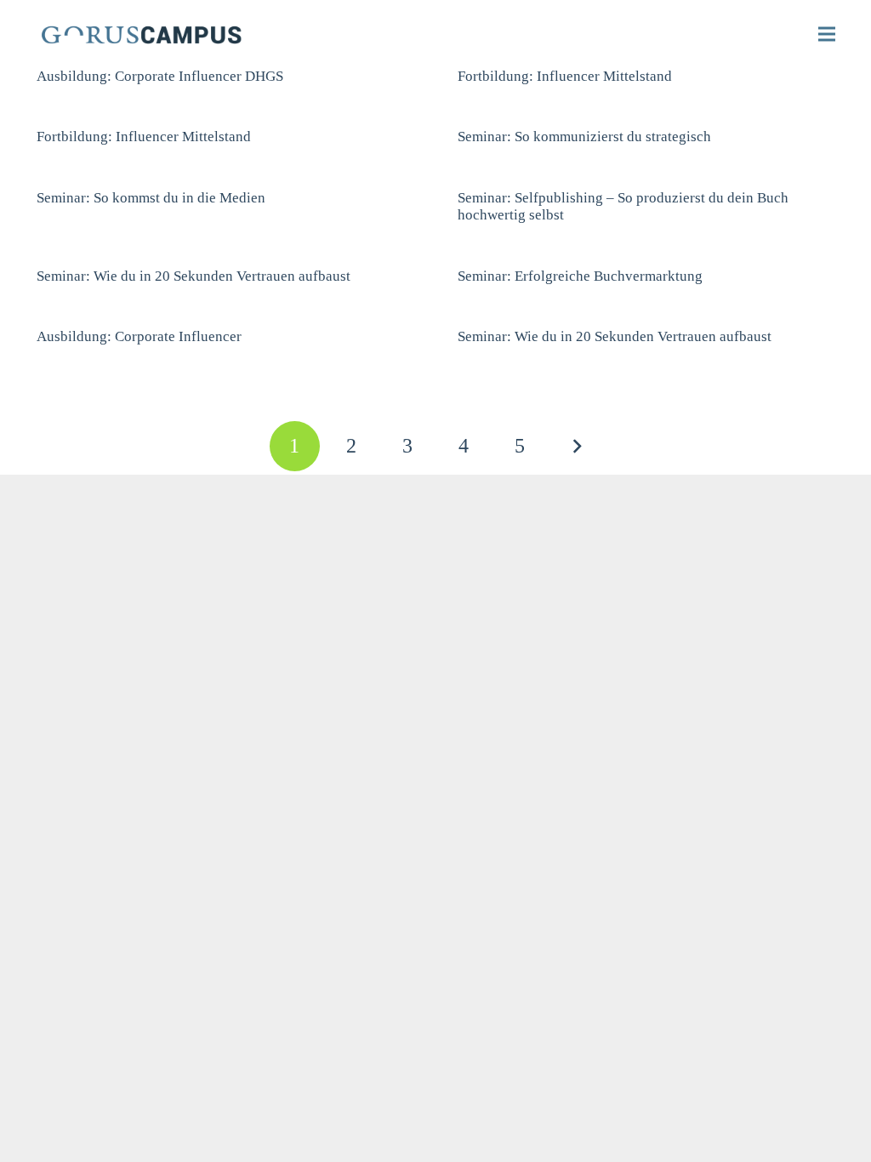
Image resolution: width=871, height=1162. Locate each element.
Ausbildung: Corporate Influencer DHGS (160, 76)
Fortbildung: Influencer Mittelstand (565, 76)
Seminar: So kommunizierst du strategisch (584, 136)
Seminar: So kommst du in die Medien (151, 198)
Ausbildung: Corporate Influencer (139, 336)
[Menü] (826, 34)
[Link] (159, 34)
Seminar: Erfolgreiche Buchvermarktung (580, 276)
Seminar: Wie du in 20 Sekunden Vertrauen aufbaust (193, 276)
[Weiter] (576, 446)
